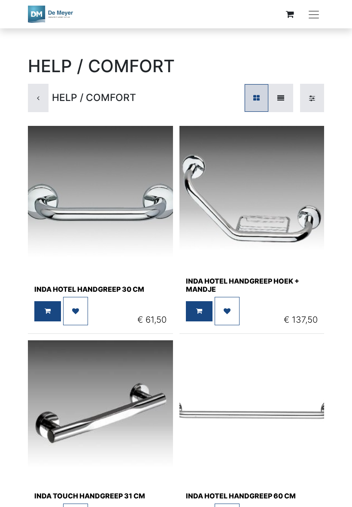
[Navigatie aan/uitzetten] (313, 14)
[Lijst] (280, 98)
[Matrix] (256, 98)
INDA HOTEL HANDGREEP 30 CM (89, 289)
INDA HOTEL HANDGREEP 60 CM (241, 496)
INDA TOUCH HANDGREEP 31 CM (89, 496)
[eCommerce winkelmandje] (289, 14)
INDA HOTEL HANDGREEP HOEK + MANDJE (242, 285)
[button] (47, 311)
